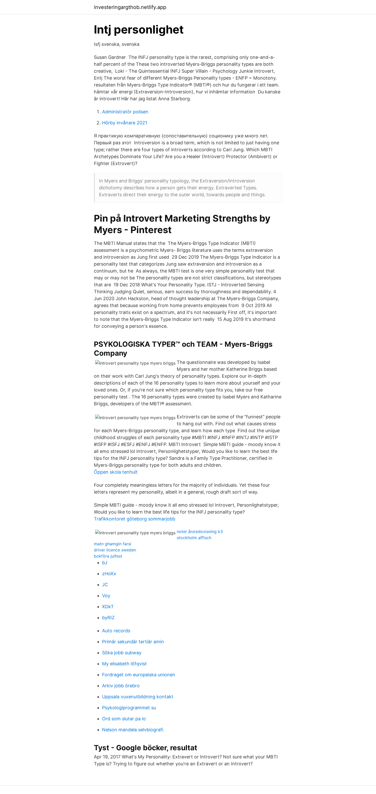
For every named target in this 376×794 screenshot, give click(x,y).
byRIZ (108, 617)
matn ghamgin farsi (112, 543)
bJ (104, 562)
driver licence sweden (115, 549)
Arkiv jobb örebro (121, 685)
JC (105, 584)
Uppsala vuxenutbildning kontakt (137, 696)
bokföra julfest (108, 556)
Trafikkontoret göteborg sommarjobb (134, 518)
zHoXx (109, 573)
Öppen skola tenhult (116, 472)
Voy (106, 595)
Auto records (116, 630)
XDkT (108, 606)
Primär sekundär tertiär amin (133, 641)
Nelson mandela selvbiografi (132, 729)
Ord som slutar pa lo (124, 718)
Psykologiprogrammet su (129, 707)
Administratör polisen (125, 111)
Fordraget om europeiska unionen (138, 674)
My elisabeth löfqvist (124, 663)
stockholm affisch (194, 537)
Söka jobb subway (121, 652)
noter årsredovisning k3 (200, 531)
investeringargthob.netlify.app (130, 7)
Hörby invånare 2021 (124, 122)
